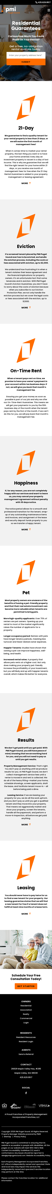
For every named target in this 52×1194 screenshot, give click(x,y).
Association (26, 1010)
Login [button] (26, 1022)
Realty (26, 1014)
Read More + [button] (26, 183)
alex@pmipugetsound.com (13, 1155)
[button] (26, 1093)
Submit (26, 62)
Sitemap (7, 1136)
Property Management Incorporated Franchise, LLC (29, 1116)
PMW (39, 1134)
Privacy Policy (20, 1136)
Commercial (26, 1018)
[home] (10, 10)
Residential (26, 1005)
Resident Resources (26, 1037)
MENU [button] (49, 10)
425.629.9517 (44, 2)
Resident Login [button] (26, 1041)
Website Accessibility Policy (38, 1155)
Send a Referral (26, 1054)
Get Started (26, 986)
